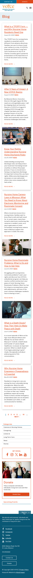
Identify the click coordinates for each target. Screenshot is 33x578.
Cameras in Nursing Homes (13, 427)
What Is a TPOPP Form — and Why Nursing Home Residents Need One (16, 29)
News (5, 440)
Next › (16, 417)
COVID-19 (7, 434)
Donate (9, 563)
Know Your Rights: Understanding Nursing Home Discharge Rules (15, 152)
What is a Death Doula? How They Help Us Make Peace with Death (15, 326)
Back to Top (24, 513)
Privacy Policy (24, 570)
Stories (6, 444)
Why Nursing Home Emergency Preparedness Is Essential (16, 371)
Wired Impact (20, 572)
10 (23, 414)
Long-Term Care (9, 437)
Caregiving (7, 430)
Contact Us (8, 1)
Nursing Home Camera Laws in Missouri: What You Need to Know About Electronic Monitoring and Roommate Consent (16, 200)
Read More (8, 64)
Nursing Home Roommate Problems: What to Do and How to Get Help (16, 263)
